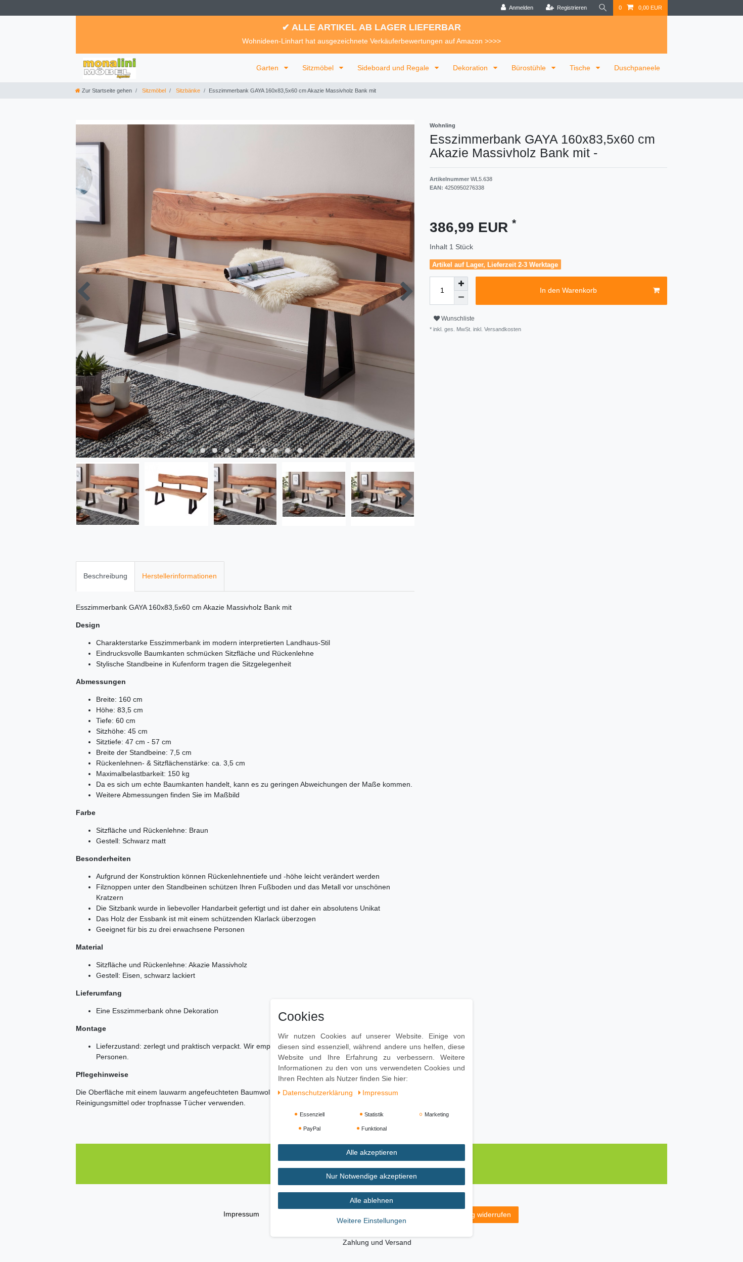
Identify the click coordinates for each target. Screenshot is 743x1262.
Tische (581, 68)
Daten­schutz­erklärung (319, 1093)
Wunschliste (457, 318)
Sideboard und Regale (394, 68)
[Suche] (603, 8)
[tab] (105, 576)
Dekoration (471, 68)
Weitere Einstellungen (371, 1221)
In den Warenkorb (568, 290)
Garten (268, 68)
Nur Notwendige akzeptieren (371, 1177)
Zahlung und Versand (377, 1242)
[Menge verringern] (461, 298)
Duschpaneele (637, 68)
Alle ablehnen (371, 1200)
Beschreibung (105, 576)
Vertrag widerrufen (481, 1214)
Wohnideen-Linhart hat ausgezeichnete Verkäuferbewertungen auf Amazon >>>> (371, 41)
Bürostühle (530, 68)
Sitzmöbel (319, 68)
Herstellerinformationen (179, 576)
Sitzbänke (187, 90)
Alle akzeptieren (371, 1152)
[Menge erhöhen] (461, 284)
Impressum (241, 1214)
